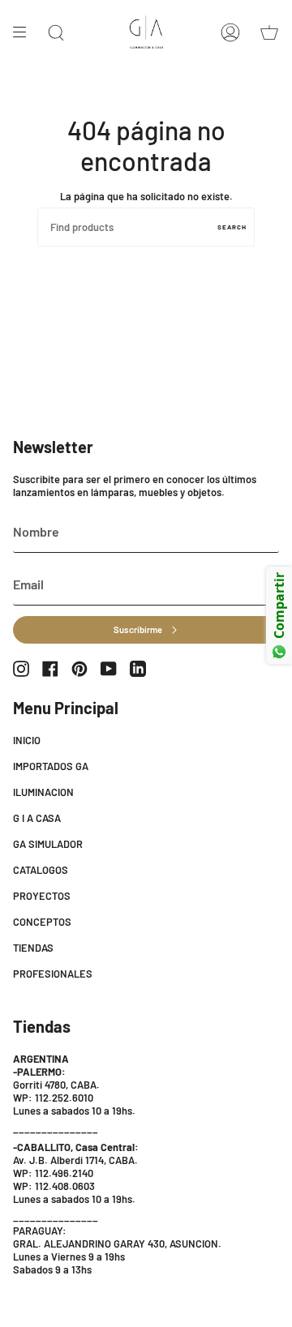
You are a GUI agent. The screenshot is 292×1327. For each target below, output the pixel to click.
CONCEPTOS (42, 921)
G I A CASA (37, 817)
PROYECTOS (42, 895)
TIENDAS (33, 947)
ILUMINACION (43, 791)
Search (232, 227)
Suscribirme (138, 629)
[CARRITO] (269, 32)
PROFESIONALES (52, 973)
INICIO (27, 740)
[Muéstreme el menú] (25, 32)
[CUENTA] (230, 32)
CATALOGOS (40, 869)
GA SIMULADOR (48, 843)
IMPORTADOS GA (50, 766)
